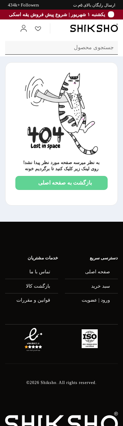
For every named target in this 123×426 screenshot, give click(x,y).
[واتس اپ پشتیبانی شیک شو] (113, 237)
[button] (60, 28)
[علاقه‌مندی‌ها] (38, 28)
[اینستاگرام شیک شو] (79, 237)
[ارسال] (13, 47)
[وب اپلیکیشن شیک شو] (44, 237)
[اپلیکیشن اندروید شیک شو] (9, 237)
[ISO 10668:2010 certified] (90, 338)
